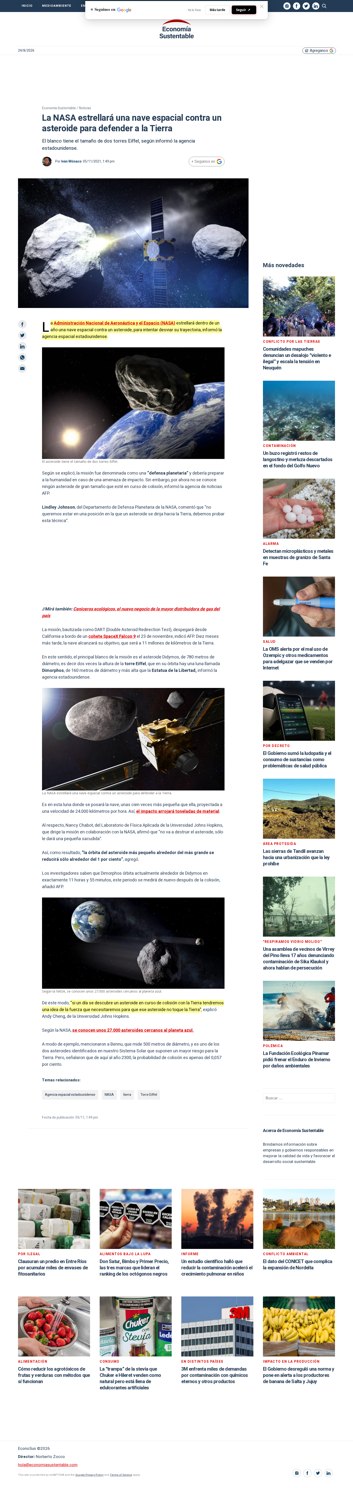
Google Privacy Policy (89, 1475)
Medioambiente (56, 6)
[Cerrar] (262, 6)
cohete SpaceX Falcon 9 (112, 636)
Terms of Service (121, 1475)
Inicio (27, 6)
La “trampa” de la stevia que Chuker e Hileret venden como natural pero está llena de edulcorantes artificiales (130, 1378)
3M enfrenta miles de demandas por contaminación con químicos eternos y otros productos (214, 1375)
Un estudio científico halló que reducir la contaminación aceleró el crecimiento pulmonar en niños (216, 1267)
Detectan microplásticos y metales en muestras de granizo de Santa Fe (298, 557)
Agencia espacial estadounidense (70, 1094)
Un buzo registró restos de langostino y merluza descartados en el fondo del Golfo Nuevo (297, 459)
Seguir (243, 9)
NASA (109, 1094)
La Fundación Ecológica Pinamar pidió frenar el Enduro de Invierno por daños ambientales (296, 1059)
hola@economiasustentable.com (48, 1465)
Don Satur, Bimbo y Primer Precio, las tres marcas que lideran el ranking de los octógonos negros (134, 1267)
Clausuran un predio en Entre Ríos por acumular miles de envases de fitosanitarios (53, 1267)
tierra (127, 1094)
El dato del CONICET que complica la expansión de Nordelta (297, 1264)
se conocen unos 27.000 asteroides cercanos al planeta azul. (133, 1030)
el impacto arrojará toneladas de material (177, 811)
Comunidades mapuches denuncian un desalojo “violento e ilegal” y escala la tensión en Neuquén (297, 358)
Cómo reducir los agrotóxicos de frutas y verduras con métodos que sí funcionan (54, 1375)
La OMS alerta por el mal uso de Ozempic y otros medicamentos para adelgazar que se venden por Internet (298, 658)
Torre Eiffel (148, 1094)
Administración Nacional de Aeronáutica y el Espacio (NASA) (114, 323)
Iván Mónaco (71, 161)
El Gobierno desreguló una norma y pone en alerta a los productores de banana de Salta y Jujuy (298, 1375)
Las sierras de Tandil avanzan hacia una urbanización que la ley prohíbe (296, 857)
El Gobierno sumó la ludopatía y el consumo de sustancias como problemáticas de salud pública (297, 759)
